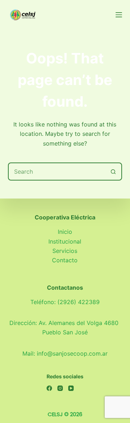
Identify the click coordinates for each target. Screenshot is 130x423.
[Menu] (119, 15)
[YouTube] (71, 388)
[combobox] (57, 171)
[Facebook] (49, 388)
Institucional (64, 241)
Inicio (65, 231)
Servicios (64, 250)
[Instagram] (60, 388)
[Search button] (113, 171)
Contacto (65, 260)
